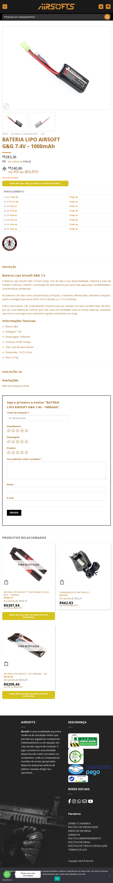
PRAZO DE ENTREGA (79, 831)
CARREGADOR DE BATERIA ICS (74, 592)
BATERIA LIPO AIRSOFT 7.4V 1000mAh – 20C (25, 674)
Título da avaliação (18, 412)
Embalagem (13, 437)
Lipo (43, 133)
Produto (11, 448)
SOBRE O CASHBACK (79, 823)
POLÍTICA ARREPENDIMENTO (84, 838)
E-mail (10, 498)
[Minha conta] (101, 6)
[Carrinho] (108, 6)
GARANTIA (74, 834)
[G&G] (9, 243)
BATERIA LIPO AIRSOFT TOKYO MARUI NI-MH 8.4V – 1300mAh (26, 593)
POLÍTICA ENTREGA (79, 842)
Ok (57, 878)
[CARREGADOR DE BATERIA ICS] (84, 564)
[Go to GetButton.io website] (7, 880)
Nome (10, 484)
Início (5, 133)
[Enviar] (107, 17)
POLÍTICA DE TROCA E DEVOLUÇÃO (87, 846)
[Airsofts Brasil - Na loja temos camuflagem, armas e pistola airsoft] (57, 6)
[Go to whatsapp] (7, 874)
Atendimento (14, 426)
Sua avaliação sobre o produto (24, 459)
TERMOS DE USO (77, 849)
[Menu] (5, 6)
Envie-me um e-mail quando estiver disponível (35, 183)
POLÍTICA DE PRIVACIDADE (83, 827)
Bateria (9, 281)
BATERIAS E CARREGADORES (24, 133)
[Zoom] (6, 106)
